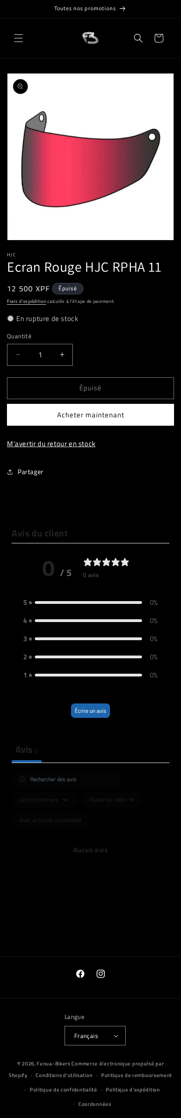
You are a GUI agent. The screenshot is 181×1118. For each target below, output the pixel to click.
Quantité (19, 336)
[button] (18, 38)
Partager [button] (31, 471)
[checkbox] (50, 820)
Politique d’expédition (133, 1089)
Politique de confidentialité (63, 1089)
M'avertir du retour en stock (51, 443)
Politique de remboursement (136, 1075)
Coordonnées (94, 1104)
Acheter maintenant (90, 414)
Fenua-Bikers (53, 1063)
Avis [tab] (26, 749)
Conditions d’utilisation (64, 1075)
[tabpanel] (90, 860)
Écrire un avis (90, 710)
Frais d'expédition (26, 301)
